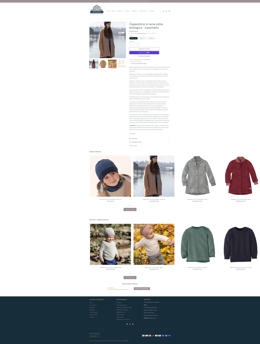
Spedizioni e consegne (122, 309)
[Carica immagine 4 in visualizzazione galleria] (121, 64)
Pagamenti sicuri (121, 312)
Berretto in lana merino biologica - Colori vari (110, 199)
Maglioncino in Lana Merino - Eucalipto (197, 267)
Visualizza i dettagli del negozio (139, 63)
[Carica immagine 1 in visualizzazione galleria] (93, 64)
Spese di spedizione (141, 33)
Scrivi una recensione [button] (141, 288)
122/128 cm (151, 38)
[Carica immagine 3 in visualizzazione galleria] (112, 64)
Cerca (90, 302)
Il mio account (93, 305)
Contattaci (92, 309)
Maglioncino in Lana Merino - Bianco (154, 267)
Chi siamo (119, 302)
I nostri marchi (93, 314)
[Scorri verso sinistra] (127, 205)
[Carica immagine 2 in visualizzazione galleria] (103, 64)
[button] (120, 11)
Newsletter (92, 307)
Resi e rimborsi (120, 314)
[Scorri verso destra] (132, 205)
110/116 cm (142, 38)
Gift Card (91, 317)
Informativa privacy (122, 305)
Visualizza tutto (130, 209)
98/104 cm (133, 38)
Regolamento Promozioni (123, 319)
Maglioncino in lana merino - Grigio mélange (110, 267)
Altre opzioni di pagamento (144, 55)
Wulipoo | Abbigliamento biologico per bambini (102, 340)
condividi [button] (133, 133)
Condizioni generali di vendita (124, 307)
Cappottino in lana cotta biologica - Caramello (154, 199)
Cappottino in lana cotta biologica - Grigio (197, 199)
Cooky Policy (120, 317)
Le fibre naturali (93, 312)
